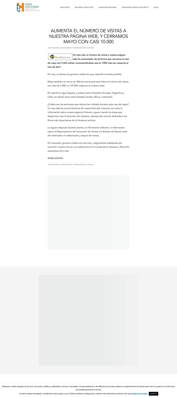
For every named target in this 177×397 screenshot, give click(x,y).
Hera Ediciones (34, 7)
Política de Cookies (140, 394)
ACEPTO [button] (153, 394)
